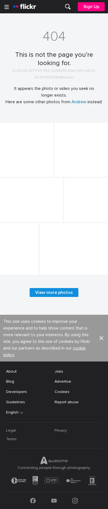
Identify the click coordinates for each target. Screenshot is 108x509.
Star (6, 168)
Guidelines (15, 402)
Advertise (63, 381)
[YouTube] (54, 500)
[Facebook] (33, 500)
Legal (11, 430)
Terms (11, 439)
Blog (10, 381)
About (11, 371)
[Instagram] (75, 500)
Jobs (59, 371)
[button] (40, 171)
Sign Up (91, 6)
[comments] (48, 171)
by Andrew (9, 172)
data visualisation (18, 213)
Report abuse (67, 402)
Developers (16, 391)
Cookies (62, 391)
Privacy (61, 430)
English (12, 412)
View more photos (54, 292)
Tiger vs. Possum (72, 168)
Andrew (78, 102)
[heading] (24, 6)
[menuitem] (68, 6)
